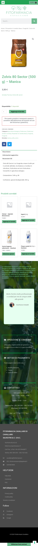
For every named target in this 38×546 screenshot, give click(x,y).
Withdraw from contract (19, 544)
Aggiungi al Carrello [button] (28, 220)
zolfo (13, 138)
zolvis (16, 138)
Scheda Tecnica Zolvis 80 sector (12, 95)
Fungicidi (25, 28)
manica (9, 138)
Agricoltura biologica (13, 131)
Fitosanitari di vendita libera (14, 28)
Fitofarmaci (23, 131)
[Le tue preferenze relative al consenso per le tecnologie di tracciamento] (34, 542)
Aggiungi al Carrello (17, 111)
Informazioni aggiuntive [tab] (10, 155)
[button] (3, 2)
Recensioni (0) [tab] (7, 158)
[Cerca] (34, 21)
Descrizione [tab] (6, 152)
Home (2, 28)
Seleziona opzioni (8, 254)
